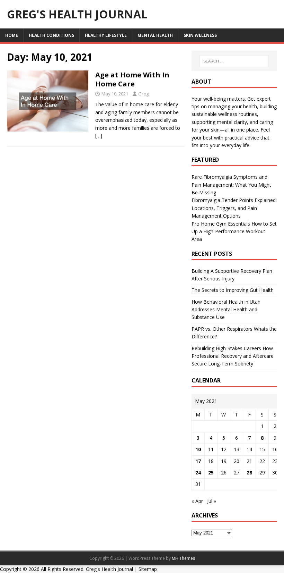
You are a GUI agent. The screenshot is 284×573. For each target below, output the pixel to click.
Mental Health (155, 35)
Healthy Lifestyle (106, 35)
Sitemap (148, 569)
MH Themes (183, 558)
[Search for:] (234, 61)
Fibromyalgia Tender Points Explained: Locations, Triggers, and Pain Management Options (234, 208)
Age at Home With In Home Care (132, 79)
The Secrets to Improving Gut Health (233, 290)
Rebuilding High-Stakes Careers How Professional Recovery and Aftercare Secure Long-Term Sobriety (233, 356)
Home (11, 35)
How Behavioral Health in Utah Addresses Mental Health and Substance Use (226, 309)
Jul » (211, 501)
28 (249, 472)
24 (198, 472)
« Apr (197, 501)
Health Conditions (51, 35)
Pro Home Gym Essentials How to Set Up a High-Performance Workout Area (234, 231)
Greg (143, 94)
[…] (98, 135)
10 (198, 449)
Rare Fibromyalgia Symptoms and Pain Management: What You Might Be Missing (231, 185)
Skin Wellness (200, 35)
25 (211, 472)
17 (198, 461)
